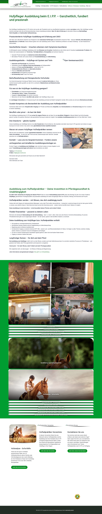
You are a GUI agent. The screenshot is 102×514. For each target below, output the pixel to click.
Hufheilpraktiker (45, 6)
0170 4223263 (18, 151)
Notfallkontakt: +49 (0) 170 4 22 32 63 (70, 1)
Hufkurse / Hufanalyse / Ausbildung (76, 6)
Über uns (88, 6)
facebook (15, 486)
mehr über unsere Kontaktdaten (77, 451)
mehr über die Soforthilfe (19, 467)
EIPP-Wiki (77, 487)
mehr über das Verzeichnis (48, 451)
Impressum (78, 491)
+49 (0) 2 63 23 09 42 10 (40, 1)
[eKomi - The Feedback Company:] (77, 496)
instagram (16, 490)
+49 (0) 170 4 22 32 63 (71, 174)
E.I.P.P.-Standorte (54, 6)
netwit (72, 510)
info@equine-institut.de (53, 1)
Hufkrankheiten (63, 6)
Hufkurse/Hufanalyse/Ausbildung (63, 495)
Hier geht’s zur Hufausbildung (41, 252)
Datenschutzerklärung (81, 489)
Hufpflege (37, 6)
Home (55, 486)
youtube (15, 488)
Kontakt (77, 486)
